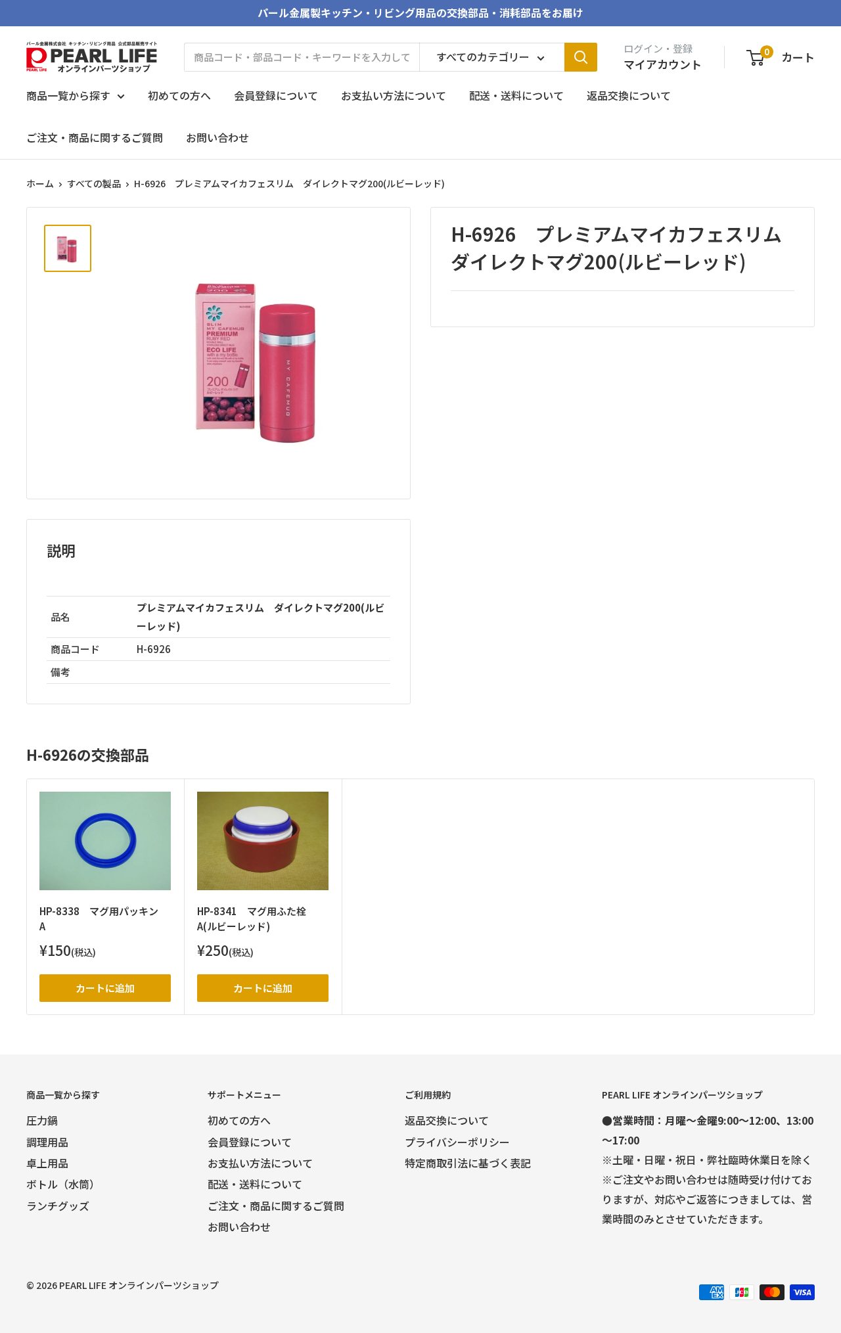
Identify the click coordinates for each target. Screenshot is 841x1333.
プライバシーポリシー (457, 1142)
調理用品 (47, 1142)
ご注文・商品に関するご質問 (94, 137)
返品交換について (629, 95)
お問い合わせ (217, 137)
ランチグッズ (57, 1205)
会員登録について (276, 95)
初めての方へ (179, 95)
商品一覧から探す (68, 95)
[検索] (580, 57)
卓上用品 (47, 1163)
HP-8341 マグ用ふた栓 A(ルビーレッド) (256, 918)
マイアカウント (663, 64)
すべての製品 (94, 183)
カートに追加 (105, 988)
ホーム (40, 183)
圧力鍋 (42, 1120)
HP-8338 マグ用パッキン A (103, 918)
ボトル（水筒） (63, 1184)
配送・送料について (516, 95)
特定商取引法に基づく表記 (468, 1163)
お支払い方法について (393, 95)
